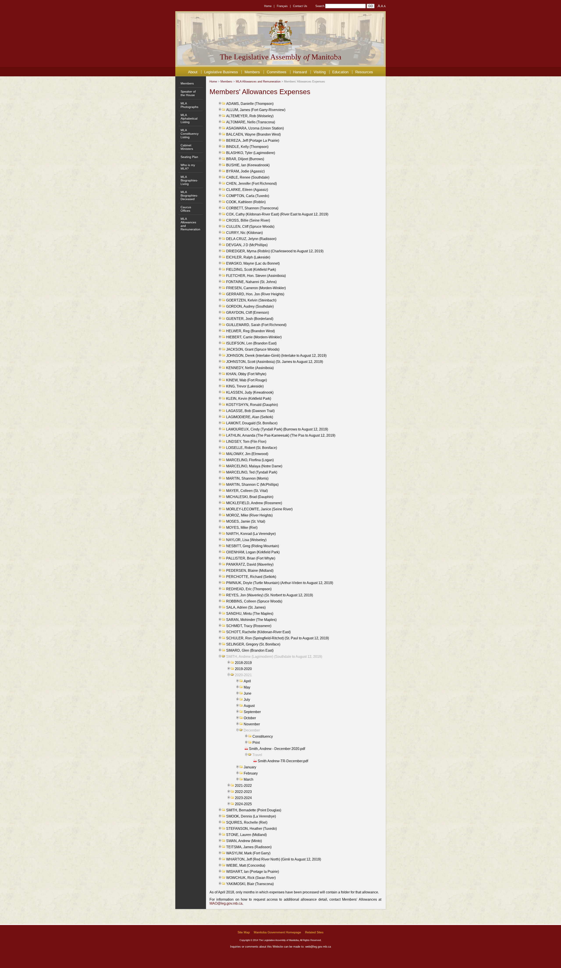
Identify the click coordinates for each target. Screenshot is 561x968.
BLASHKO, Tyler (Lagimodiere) (250, 153)
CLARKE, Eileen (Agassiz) (247, 190)
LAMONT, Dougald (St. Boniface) (251, 423)
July (247, 699)
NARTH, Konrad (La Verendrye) (251, 534)
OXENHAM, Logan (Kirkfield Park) (253, 552)
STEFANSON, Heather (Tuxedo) (251, 828)
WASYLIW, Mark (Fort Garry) (248, 853)
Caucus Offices (186, 208)
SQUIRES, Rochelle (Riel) (246, 822)
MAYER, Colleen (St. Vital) (247, 491)
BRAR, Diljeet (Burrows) (245, 159)
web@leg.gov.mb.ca (318, 946)
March (248, 779)
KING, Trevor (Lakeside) (245, 386)
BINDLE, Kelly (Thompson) (247, 147)
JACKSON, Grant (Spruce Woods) (252, 349)
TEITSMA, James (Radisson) (249, 847)
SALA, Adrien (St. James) (246, 607)
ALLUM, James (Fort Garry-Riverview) (255, 110)
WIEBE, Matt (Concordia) (245, 865)
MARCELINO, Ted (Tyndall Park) (251, 472)
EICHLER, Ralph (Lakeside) (248, 257)
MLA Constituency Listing (190, 133)
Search (319, 6)
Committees (276, 72)
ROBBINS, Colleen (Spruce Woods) (254, 601)
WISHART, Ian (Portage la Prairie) (252, 871)
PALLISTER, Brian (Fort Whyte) (250, 558)
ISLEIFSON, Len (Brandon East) (251, 343)
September (252, 712)
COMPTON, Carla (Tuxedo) (247, 196)
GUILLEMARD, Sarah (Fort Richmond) (256, 325)
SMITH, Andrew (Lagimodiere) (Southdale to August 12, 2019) (274, 656)
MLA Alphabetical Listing (189, 118)
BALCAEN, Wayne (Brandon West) (253, 134)
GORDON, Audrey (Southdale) (250, 306)
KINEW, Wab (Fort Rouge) (246, 380)
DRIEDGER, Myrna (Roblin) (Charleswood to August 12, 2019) (274, 251)
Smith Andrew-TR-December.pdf (283, 761)
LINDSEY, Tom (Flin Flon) (246, 441)
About (192, 72)
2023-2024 (243, 798)
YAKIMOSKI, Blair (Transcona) (250, 884)
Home (268, 6)
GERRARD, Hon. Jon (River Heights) (255, 294)
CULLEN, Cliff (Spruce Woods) (250, 226)
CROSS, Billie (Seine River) (248, 220)
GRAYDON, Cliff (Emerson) (247, 312)
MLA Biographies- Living (189, 180)
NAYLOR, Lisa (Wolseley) (246, 540)
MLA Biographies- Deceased (189, 195)
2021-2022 (243, 785)
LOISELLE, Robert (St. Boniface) (251, 448)
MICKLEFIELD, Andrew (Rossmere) (254, 503)
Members (252, 72)
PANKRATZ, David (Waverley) (249, 564)
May (247, 687)
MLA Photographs (189, 105)
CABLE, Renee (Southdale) (247, 177)
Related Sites (314, 932)
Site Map (244, 932)
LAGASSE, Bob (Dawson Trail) (250, 411)
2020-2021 (243, 675)
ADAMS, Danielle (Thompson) (249, 104)
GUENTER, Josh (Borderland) (249, 319)
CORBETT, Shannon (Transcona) (252, 208)
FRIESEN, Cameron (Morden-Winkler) (256, 288)
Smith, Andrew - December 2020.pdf (277, 749)
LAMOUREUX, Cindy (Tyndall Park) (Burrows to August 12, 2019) (277, 429)
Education (340, 72)
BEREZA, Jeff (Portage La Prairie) (252, 140)
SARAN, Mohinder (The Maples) (251, 620)
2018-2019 (243, 663)
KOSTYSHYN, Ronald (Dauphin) (252, 405)
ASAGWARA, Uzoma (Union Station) (255, 128)
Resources (364, 72)
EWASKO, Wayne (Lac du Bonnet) (253, 263)
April (247, 681)
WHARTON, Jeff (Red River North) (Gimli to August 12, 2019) (273, 859)
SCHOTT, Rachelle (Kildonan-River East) (258, 632)
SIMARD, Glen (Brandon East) (249, 650)
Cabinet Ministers (187, 147)
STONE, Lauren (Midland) (246, 835)
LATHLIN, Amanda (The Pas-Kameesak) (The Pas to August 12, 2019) (280, 435)
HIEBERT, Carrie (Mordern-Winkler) (254, 337)
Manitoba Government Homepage (277, 932)
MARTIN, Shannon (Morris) (247, 478)
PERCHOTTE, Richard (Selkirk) (251, 577)
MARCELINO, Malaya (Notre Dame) (254, 466)
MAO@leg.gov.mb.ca (225, 903)
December (252, 730)
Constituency (262, 736)
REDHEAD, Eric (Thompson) (249, 589)
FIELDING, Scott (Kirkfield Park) (251, 269)
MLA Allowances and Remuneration (258, 81)
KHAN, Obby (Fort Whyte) (246, 374)
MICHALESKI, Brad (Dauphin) (249, 497)
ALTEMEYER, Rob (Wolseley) (249, 116)
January (250, 767)
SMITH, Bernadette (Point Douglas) (253, 810)
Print (256, 742)
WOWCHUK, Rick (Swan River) (251, 878)
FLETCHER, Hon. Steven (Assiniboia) (256, 276)
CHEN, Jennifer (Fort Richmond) (251, 183)
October (250, 718)
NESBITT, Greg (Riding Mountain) (252, 546)
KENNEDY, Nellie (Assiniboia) (250, 368)
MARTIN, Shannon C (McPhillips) (252, 484)
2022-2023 (243, 792)
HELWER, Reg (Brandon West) (250, 331)
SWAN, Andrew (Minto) (244, 841)
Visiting (320, 72)
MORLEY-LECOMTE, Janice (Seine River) (259, 509)
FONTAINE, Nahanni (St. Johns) (251, 282)
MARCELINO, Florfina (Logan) (250, 460)
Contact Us (300, 6)
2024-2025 (243, 804)
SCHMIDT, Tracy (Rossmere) (248, 626)
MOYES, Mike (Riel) (241, 527)
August (249, 706)
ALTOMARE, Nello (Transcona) (250, 122)
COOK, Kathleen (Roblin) (246, 202)
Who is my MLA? (188, 166)
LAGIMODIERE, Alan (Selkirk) (249, 417)
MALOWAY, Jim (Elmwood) (247, 454)
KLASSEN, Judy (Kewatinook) (249, 392)
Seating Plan (189, 157)
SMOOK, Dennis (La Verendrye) (251, 816)
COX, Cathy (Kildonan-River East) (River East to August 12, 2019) (277, 214)
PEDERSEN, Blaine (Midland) (249, 570)
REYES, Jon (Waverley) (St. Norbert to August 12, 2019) (269, 595)
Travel (257, 755)
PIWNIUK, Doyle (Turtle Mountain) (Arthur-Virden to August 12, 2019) (279, 583)
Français (282, 6)
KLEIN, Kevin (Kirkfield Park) (248, 398)
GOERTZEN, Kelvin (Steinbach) (251, 300)
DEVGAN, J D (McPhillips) (247, 245)
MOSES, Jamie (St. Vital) (245, 521)
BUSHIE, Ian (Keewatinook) (248, 165)
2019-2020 (243, 669)
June (247, 693)
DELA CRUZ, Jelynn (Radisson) (251, 239)
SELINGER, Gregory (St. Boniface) (253, 644)
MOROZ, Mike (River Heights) (249, 515)
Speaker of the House (188, 93)
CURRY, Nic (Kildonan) (244, 233)
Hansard (300, 72)
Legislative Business (221, 72)
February (251, 773)
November (252, 724)
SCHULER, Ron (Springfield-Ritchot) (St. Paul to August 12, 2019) (277, 638)
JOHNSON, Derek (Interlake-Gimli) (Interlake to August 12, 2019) (276, 355)
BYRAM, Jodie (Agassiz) (245, 171)
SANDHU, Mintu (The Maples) (249, 613)
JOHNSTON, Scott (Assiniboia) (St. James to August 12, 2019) (274, 362)
